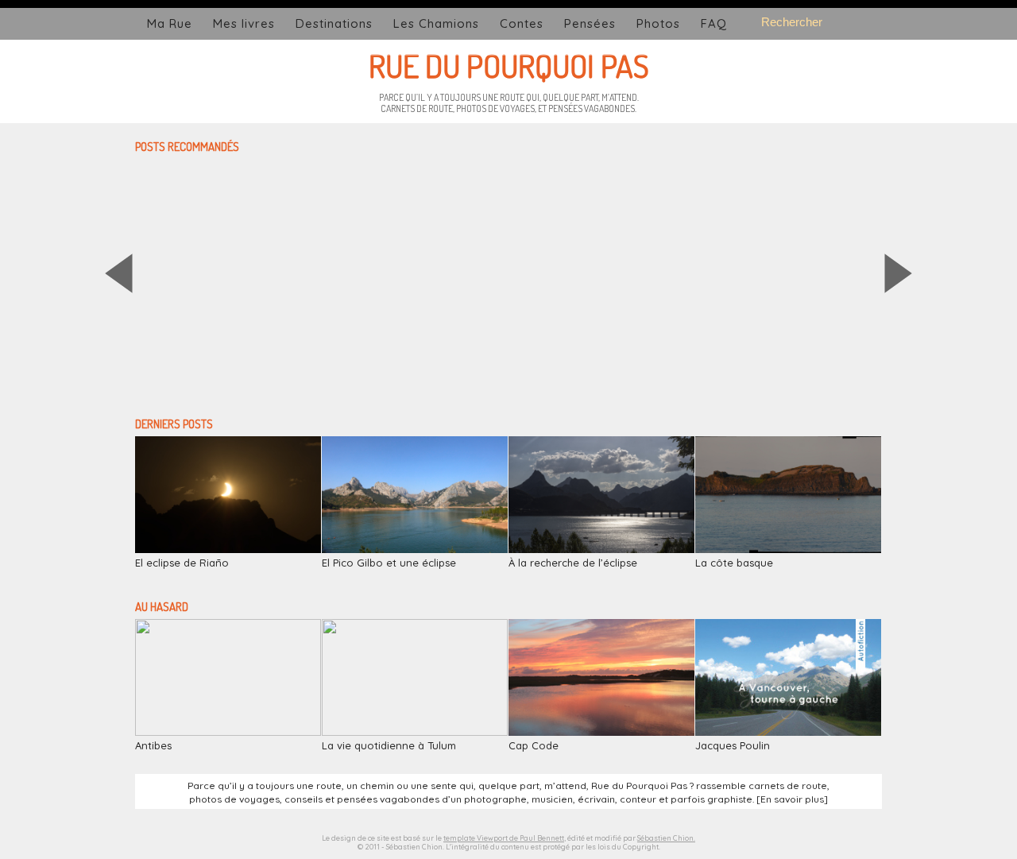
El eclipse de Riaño (182, 562)
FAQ (714, 23)
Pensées (590, 23)
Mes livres (244, 23)
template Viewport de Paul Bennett (503, 838)
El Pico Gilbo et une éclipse (389, 562)
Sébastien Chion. (666, 838)
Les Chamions (436, 23)
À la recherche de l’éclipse (572, 562)
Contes (521, 23)
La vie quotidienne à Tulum (389, 745)
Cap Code (533, 745)
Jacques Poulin (732, 745)
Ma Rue (169, 23)
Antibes (153, 745)
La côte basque (734, 562)
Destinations (334, 23)
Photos (658, 23)
